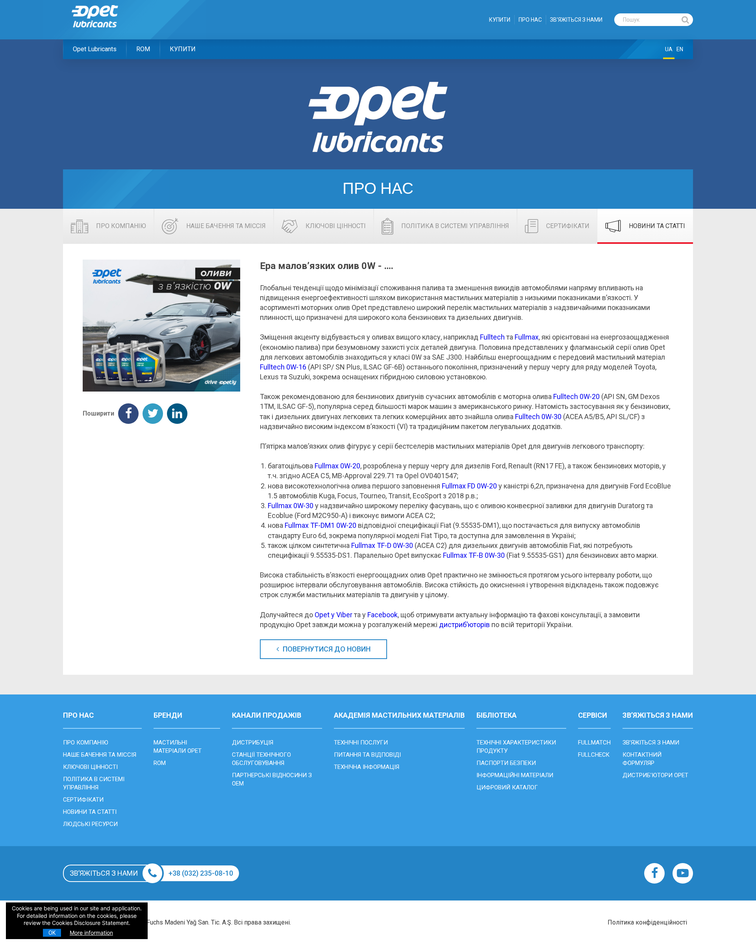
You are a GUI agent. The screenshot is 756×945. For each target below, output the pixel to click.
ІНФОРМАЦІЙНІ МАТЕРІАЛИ (514, 775)
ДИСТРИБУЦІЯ (252, 742)
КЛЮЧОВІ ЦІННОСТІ (90, 766)
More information (91, 932)
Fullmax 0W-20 (337, 466)
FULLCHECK (594, 754)
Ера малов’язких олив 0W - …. (326, 265)
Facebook (382, 615)
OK (52, 933)
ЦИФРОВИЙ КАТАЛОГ (507, 787)
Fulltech (492, 337)
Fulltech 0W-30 (538, 416)
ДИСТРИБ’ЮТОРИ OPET (655, 775)
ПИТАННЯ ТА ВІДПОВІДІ (367, 754)
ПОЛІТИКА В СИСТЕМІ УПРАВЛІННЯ (93, 783)
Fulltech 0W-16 (283, 367)
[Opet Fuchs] (103, 32)
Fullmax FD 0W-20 (469, 486)
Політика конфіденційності (647, 922)
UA (669, 49)
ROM (143, 49)
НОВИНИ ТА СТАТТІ (90, 811)
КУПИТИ (499, 20)
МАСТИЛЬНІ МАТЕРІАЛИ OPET (178, 746)
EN (679, 49)
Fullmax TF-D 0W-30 (382, 545)
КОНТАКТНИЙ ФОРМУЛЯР (642, 759)
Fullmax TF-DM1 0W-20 (320, 525)
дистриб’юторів (464, 624)
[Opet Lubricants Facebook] (654, 873)
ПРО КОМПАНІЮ (85, 742)
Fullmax (527, 337)
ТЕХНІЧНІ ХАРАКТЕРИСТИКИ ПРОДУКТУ (516, 746)
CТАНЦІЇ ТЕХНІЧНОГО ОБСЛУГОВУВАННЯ (261, 759)
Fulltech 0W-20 (576, 396)
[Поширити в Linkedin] (177, 413)
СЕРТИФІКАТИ (83, 799)
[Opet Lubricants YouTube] (683, 873)
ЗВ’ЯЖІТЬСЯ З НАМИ (576, 20)
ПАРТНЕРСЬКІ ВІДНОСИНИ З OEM (272, 779)
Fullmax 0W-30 (290, 505)
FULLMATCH (594, 742)
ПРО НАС (530, 20)
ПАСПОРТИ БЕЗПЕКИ (506, 763)
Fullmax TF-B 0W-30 (474, 555)
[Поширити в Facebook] (128, 413)
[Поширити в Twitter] (153, 413)
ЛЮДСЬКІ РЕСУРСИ (90, 824)
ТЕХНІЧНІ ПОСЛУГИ (361, 742)
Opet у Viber (333, 615)
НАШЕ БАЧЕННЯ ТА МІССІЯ (99, 754)
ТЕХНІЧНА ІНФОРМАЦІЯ (366, 766)
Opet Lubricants (95, 49)
